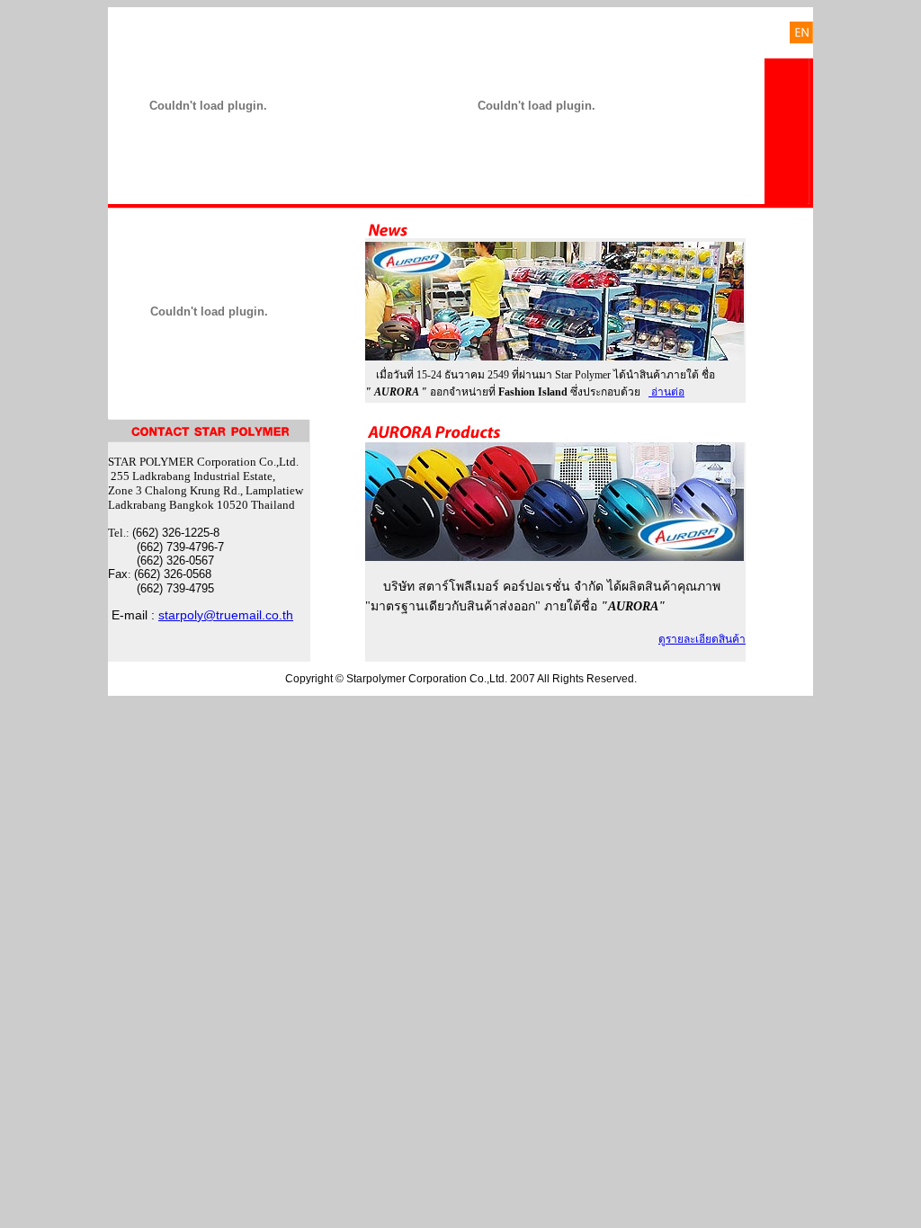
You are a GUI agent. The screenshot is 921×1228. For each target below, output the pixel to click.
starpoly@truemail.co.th (225, 615)
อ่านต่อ (666, 392)
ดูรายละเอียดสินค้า (702, 639)
